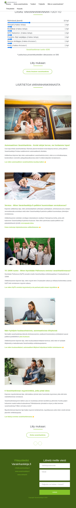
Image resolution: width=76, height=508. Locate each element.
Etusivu (8, 4)
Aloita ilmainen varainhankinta (37, 71)
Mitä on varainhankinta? (55, 4)
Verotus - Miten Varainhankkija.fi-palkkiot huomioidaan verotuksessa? (36, 205)
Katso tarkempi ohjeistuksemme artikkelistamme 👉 (23, 227)
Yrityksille (41, 4)
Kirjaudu (20, 8)
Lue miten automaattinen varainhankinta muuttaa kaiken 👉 (25, 162)
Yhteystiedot (10, 8)
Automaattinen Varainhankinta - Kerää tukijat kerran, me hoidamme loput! (37, 145)
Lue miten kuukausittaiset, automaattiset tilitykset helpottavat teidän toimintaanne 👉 (34, 347)
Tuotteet (33, 4)
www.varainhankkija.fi (22, 471)
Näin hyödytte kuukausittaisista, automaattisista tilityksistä (31, 331)
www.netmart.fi (22, 474)
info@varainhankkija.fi (22, 468)
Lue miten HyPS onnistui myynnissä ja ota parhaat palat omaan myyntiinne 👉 (32, 287)
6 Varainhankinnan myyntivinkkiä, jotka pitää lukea (27, 391)
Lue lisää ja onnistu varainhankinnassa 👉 (19, 416)
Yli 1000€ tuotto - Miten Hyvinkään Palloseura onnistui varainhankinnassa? (38, 271)
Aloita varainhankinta (21, 4)
